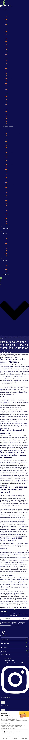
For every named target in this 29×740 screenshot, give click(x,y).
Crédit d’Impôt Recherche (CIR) (15, 19)
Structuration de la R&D (13, 63)
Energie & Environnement (13, 192)
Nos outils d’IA (11, 243)
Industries (6, 191)
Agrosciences (7, 132)
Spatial (9, 163)
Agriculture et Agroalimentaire (14, 133)
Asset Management (12, 144)
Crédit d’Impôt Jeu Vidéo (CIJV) (15, 38)
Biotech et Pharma (12, 175)
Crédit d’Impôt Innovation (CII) (15, 24)
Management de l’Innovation (14, 58)
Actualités (10, 265)
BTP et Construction (12, 198)
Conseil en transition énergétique (15, 93)
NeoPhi (9, 117)
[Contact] (1, 278)
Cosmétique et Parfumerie (13, 182)
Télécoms (10, 216)
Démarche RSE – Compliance (14, 248)
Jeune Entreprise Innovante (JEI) (15, 68)
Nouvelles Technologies (13, 210)
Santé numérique (11, 177)
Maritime (10, 160)
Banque (9, 139)
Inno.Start (10, 111)
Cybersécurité (11, 213)
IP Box (9, 31)
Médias (9, 268)
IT (3, 209)
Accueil (1, 337)
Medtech (10, 180)
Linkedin (2, 609)
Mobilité (5, 151)
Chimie (9, 195)
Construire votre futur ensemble (15, 238)
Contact (1, 278)
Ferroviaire (10, 155)
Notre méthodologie (12, 241)
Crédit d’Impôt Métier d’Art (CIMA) (15, 71)
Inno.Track (10, 109)
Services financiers (9, 137)
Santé (4, 173)
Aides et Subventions (12, 17)
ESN (9, 218)
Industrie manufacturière (13, 200)
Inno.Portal (10, 114)
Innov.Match (10, 60)
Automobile (10, 152)
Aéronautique (11, 158)
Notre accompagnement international (16, 246)
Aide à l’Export (11, 66)
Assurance (10, 141)
